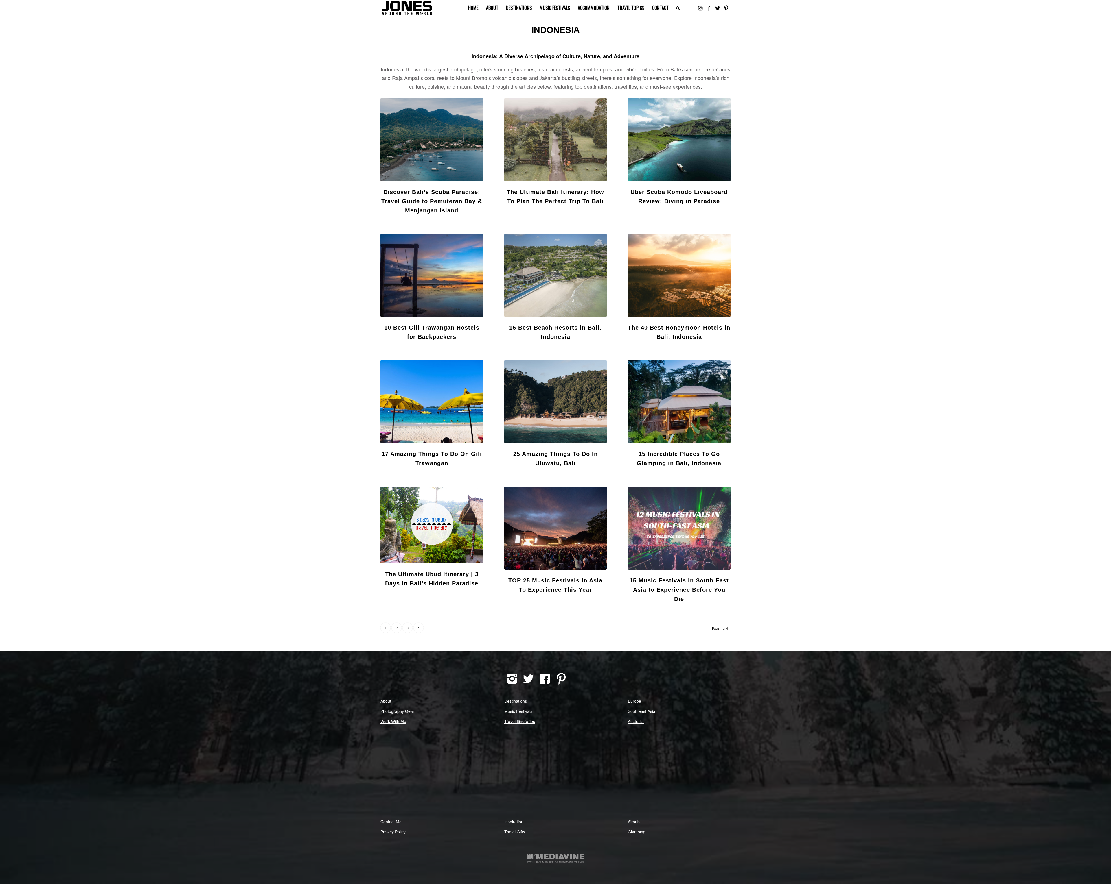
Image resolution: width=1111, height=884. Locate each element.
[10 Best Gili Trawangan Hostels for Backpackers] (431, 275)
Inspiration (513, 821)
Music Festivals (518, 711)
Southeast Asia (641, 711)
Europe (634, 701)
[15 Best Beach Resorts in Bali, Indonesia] (555, 275)
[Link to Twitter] (717, 7)
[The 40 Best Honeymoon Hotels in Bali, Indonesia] (679, 275)
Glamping (636, 832)
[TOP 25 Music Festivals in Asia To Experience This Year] (555, 528)
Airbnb (634, 821)
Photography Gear (397, 711)
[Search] (678, 8)
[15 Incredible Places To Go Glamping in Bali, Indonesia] (679, 401)
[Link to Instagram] (700, 7)
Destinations (515, 701)
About (385, 701)
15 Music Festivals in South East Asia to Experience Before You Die (679, 589)
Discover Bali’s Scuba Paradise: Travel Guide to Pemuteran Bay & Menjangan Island (431, 201)
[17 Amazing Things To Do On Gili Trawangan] (431, 401)
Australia (636, 721)
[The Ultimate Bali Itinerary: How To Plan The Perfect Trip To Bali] (555, 139)
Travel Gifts (514, 832)
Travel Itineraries (519, 721)
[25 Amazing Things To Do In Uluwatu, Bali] (555, 401)
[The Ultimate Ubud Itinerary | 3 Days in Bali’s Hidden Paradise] (431, 525)
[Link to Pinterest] (726, 7)
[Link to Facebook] (709, 7)
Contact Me (391, 821)
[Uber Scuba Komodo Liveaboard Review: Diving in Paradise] (679, 139)
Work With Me (393, 721)
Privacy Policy (393, 832)
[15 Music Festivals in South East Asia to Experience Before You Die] (679, 528)
